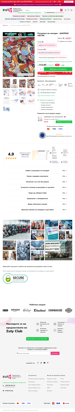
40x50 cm (47, 45)
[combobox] (42, 10)
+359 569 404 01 (10, 385)
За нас (62, 378)
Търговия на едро (64, 384)
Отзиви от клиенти (65, 381)
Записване (55, 353)
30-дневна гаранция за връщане (36, 378)
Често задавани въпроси (34, 384)
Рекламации (50, 384)
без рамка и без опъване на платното (49, 52)
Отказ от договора (32, 390)
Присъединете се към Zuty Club (36, 339)
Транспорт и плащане (52, 381)
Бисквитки (49, 390)
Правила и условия (51, 378)
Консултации (31, 381)
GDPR (48, 387)
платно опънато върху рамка (52, 57)
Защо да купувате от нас (34, 387)
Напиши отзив (25, 156)
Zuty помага (63, 387)
